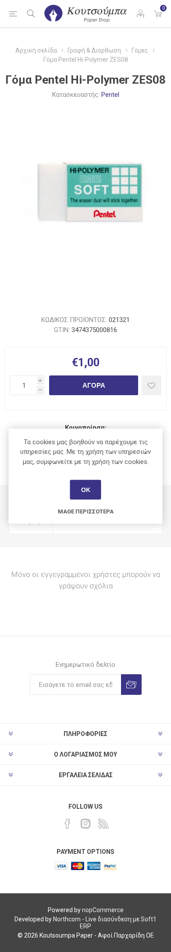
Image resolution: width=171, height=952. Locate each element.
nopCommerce (103, 909)
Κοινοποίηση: (86, 428)
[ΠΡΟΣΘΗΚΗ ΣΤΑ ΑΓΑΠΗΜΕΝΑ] (151, 385)
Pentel (110, 95)
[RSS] (103, 824)
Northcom (67, 919)
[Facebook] (68, 824)
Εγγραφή (131, 684)
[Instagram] (85, 824)
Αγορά (93, 385)
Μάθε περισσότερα (86, 511)
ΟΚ (85, 489)
